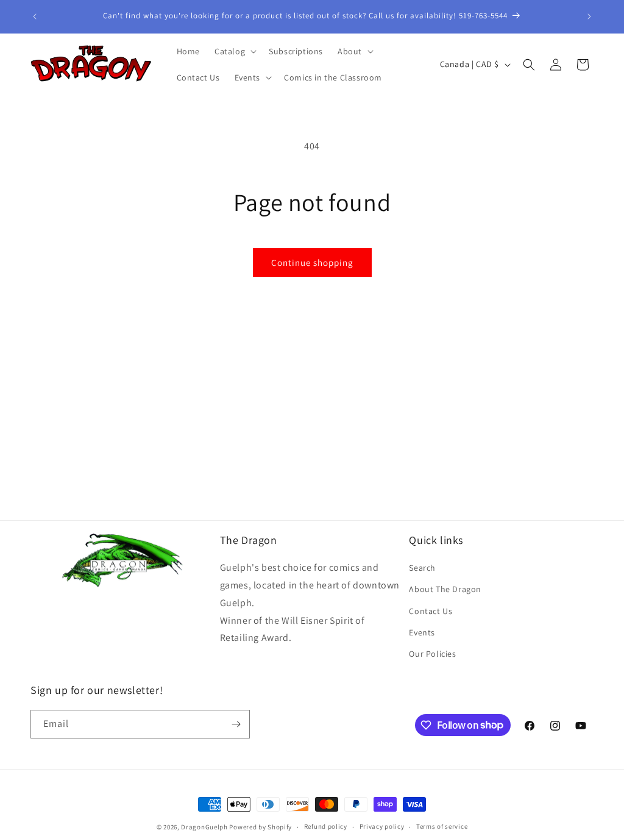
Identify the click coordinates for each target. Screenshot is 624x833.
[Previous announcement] (34, 16)
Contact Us (430, 611)
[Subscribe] (235, 724)
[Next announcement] (589, 16)
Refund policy (325, 826)
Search (422, 567)
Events (422, 632)
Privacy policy (382, 826)
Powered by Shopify (260, 827)
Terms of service (441, 826)
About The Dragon (445, 589)
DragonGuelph (204, 827)
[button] (234, 51)
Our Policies (432, 653)
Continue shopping (312, 262)
